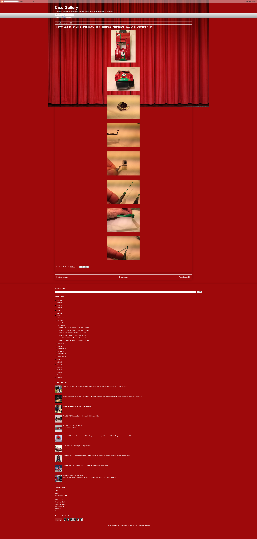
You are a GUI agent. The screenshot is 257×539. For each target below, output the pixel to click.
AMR (56, 491)
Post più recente (62, 277)
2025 (58, 375)
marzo (60, 320)
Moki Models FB (59, 506)
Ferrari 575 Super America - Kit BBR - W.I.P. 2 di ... (73, 333)
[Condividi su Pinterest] (88, 267)
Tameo (57, 511)
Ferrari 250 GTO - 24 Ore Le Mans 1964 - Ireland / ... (73, 335)
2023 (58, 369)
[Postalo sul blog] (82, 267)
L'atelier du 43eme (60, 500)
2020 (58, 362)
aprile (60, 323)
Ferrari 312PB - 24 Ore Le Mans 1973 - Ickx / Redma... (74, 327)
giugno (60, 343)
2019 (58, 359)
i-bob (135, 525)
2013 (58, 303)
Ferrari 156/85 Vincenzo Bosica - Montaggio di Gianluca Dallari (81, 416)
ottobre (60, 351)
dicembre (61, 356)
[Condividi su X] (84, 267)
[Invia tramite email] (80, 267)
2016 (58, 310)
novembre (61, 353)
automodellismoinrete (61, 495)
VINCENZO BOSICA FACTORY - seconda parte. (77, 406)
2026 (58, 377)
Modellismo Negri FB (61, 504)
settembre (61, 348)
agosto (60, 346)
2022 (58, 367)
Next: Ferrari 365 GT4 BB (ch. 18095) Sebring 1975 (78, 445)
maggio (60, 325)
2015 (58, 308)
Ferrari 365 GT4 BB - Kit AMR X (72, 426)
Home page (123, 277)
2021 (58, 364)
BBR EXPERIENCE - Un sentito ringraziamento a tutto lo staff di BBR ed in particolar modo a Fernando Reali (94, 386)
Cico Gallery (66, 7)
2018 (58, 315)
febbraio (60, 318)
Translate (68, 17)
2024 (58, 372)
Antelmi (57, 493)
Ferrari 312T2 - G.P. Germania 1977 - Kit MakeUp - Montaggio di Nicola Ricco (85, 465)
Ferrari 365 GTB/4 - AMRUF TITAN (73, 475)
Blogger (147, 525)
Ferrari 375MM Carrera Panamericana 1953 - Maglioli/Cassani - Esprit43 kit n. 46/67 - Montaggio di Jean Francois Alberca (98, 436)
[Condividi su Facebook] (86, 267)
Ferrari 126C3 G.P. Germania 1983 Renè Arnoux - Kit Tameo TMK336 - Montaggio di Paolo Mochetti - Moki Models (96, 455)
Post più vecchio (185, 277)
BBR (56, 497)
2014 (58, 305)
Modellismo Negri (60, 502)
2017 (58, 313)
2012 (58, 300)
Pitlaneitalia (58, 509)
